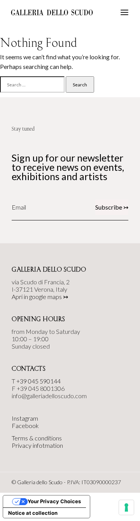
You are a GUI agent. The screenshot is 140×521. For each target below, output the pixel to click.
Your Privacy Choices (54, 501)
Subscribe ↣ (111, 207)
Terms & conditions (37, 438)
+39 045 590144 (38, 381)
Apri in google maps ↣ (40, 296)
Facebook (25, 425)
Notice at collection (33, 513)
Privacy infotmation (37, 445)
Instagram (25, 418)
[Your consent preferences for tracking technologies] (126, 507)
